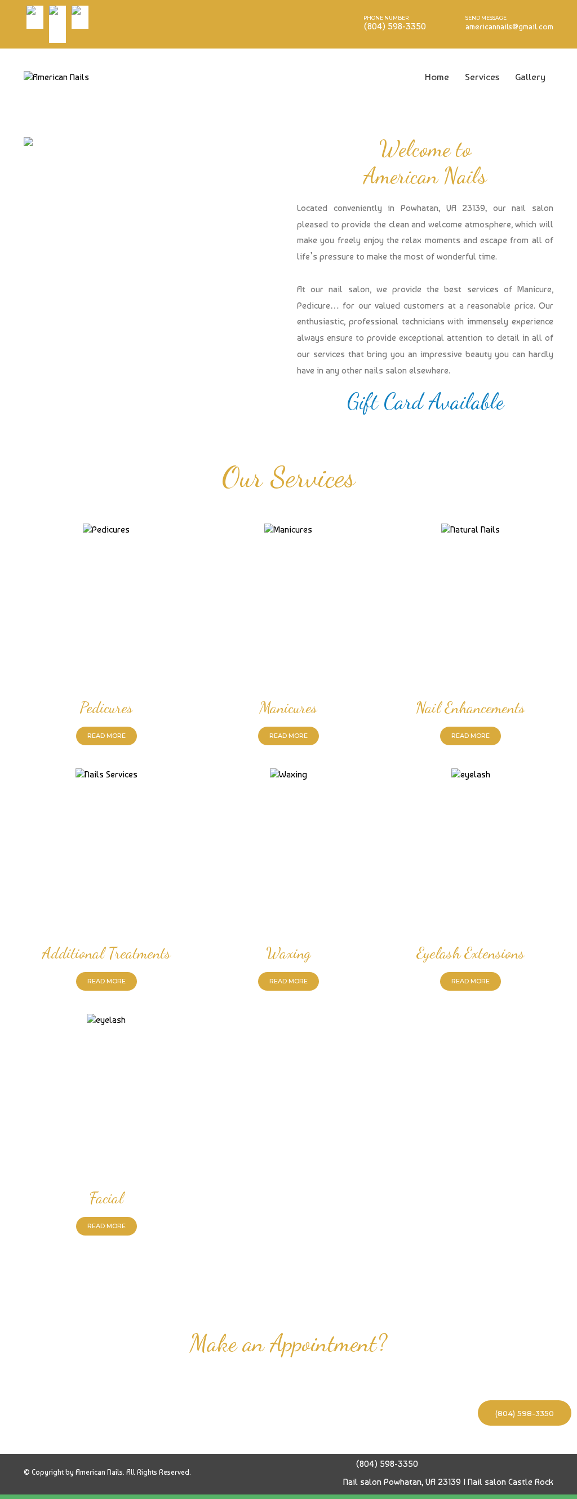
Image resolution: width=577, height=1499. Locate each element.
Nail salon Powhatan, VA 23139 (402, 1481)
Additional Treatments (106, 952)
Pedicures (106, 707)
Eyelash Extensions (470, 952)
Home (437, 76)
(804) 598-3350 (524, 1413)
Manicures (288, 707)
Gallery (530, 76)
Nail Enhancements (470, 707)
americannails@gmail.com (509, 26)
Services (482, 76)
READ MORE (106, 736)
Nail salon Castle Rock (510, 1481)
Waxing (288, 952)
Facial (106, 1197)
